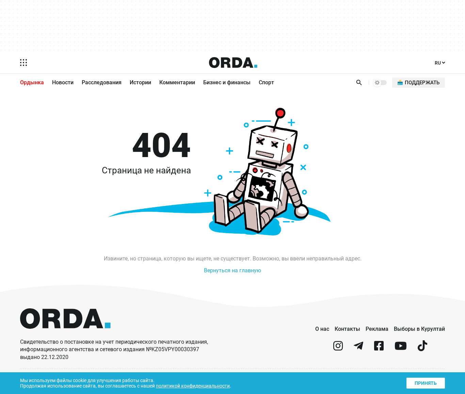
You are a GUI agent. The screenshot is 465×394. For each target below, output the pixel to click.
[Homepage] (233, 62)
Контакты (347, 329)
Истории (140, 82)
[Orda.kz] (65, 335)
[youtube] (401, 348)
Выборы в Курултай (419, 329)
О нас (322, 329)
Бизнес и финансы (227, 82)
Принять (426, 383)
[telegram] (358, 348)
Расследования (102, 82)
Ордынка (32, 82)
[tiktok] (422, 348)
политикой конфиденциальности (193, 386)
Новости (63, 82)
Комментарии (177, 82)
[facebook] (378, 348)
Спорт (266, 82)
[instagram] (338, 348)
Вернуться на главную (232, 270)
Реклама (377, 329)
